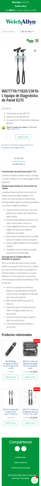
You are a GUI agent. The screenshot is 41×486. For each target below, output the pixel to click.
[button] (35, 51)
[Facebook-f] (17, 448)
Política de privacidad (20, 468)
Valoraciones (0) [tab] (19, 164)
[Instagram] (23, 448)
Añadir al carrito (23, 136)
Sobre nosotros (20, 462)
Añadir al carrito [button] (11, 377)
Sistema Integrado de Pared (17, 148)
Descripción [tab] (18, 158)
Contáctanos (20, 457)
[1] (34, 481)
